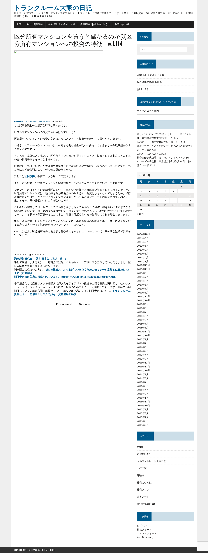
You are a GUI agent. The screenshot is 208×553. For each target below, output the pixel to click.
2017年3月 (143, 354)
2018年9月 (143, 304)
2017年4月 (143, 351)
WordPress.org (145, 537)
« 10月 (140, 213)
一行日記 (142, 468)
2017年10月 (143, 335)
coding (140, 447)
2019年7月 (143, 277)
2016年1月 (143, 397)
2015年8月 (143, 413)
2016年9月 (143, 374)
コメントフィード (146, 533)
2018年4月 (143, 323)
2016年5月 (143, 386)
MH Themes (50, 550)
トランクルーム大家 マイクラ (38, 121)
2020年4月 (143, 257)
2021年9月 (143, 249)
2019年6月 (143, 281)
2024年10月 (143, 234)
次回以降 (30, 176)
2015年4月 (143, 425)
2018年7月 (143, 312)
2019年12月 (143, 265)
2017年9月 (143, 339)
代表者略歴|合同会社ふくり (95, 24)
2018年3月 (143, 327)
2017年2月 (143, 358)
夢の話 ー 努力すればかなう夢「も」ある (161, 142)
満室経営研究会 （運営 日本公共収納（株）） (40, 258)
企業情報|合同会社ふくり (61, 24)
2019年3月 (143, 292)
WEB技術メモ (144, 454)
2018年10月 (143, 300)
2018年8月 (143, 308)
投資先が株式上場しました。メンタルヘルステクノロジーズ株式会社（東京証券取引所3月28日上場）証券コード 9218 (165, 161)
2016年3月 (143, 389)
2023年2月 (143, 242)
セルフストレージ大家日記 (151, 461)
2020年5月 (143, 253)
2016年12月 (143, 362)
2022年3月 (143, 245)
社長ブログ (143, 489)
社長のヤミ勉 (144, 482)
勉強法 (140, 475)
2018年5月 (143, 319)
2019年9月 (143, 273)
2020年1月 (143, 261)
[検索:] (163, 49)
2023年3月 (143, 238)
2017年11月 (143, 331)
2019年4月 (143, 288)
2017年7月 (143, 343)
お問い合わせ (122, 24)
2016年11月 (143, 366)
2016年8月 (143, 378)
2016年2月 (143, 393)
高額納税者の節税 (146, 503)
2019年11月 (143, 269)
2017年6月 (143, 347)
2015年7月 (143, 417)
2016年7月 (143, 382)
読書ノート (143, 496)
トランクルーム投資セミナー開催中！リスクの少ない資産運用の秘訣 (72, 292)
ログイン (142, 525)
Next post (84, 304)
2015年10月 (143, 405)
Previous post (64, 304)
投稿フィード (144, 529)
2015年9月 (143, 409)
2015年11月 (143, 401)
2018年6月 (143, 316)
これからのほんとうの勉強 (151, 153)
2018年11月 (143, 296)
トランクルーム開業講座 (29, 24)
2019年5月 (143, 284)
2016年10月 (143, 370)
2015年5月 (143, 421)
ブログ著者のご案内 (148, 111)
